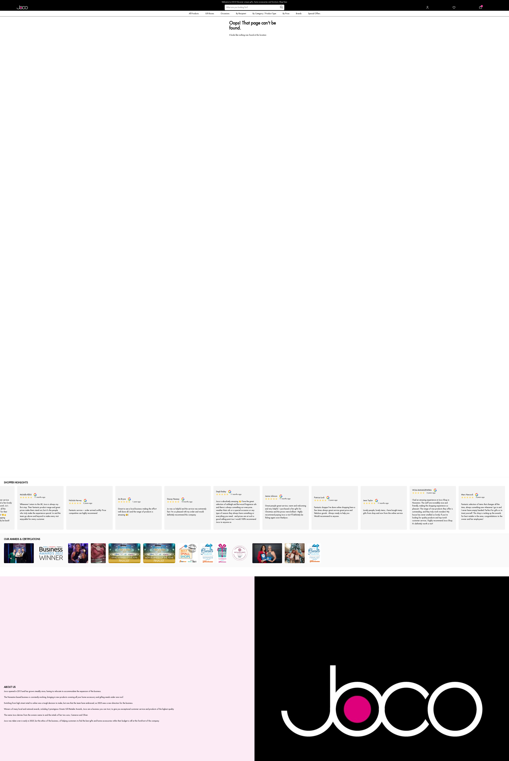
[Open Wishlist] (454, 7)
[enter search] (281, 7)
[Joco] (22, 7)
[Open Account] (427, 7)
